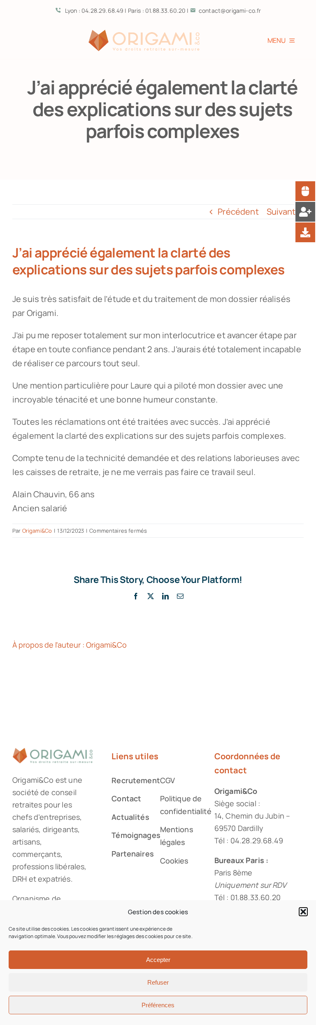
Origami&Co (37, 530)
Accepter (158, 959)
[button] (303, 912)
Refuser (158, 982)
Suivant (281, 211)
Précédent (238, 211)
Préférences (158, 1005)
